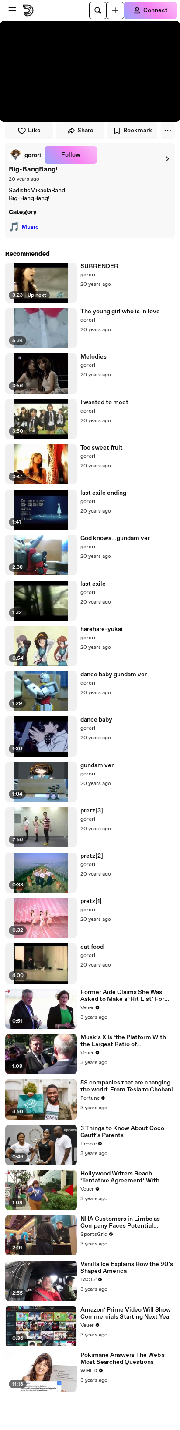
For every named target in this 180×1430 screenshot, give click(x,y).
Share (85, 130)
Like (34, 130)
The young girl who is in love (120, 311)
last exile (93, 584)
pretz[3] (91, 810)
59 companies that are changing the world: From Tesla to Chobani (126, 1086)
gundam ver (97, 765)
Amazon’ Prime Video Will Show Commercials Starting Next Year (125, 1313)
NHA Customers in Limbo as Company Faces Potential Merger (120, 1222)
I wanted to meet (104, 402)
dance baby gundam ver (113, 674)
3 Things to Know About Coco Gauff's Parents (122, 1132)
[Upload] (115, 10)
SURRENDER (99, 266)
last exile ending (103, 493)
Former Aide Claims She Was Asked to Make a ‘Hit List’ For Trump (122, 996)
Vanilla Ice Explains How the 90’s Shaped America (126, 1268)
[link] (25, 155)
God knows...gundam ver (115, 538)
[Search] (98, 10)
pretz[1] (91, 901)
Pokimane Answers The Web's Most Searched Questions (122, 1359)
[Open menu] (12, 10)
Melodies (93, 356)
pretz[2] (91, 856)
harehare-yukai (101, 629)
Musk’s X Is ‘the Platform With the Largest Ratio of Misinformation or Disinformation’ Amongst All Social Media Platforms (123, 1041)
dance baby (96, 719)
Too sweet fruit (101, 447)
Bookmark (137, 130)
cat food (92, 946)
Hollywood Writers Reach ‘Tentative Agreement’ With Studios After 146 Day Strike (120, 1177)
